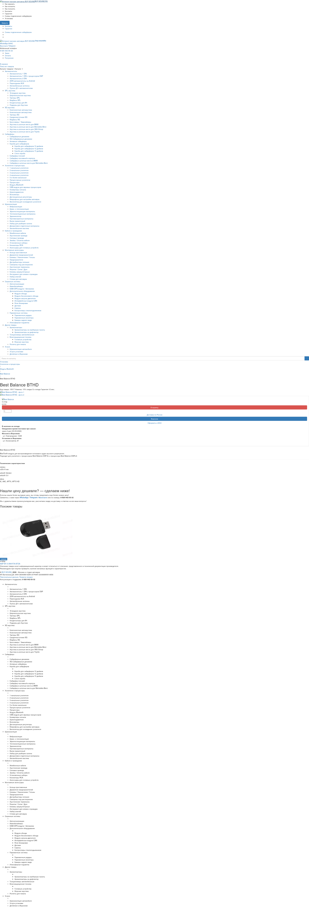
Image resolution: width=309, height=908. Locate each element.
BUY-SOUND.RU (41, 1)
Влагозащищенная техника (20, 337)
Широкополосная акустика (20, 95)
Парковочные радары (23, 315)
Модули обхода (20, 293)
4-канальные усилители (19, 175)
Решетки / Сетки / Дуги (18, 269)
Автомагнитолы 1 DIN (18, 73)
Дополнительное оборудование (22, 291)
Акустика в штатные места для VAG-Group (26, 129)
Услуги (7, 346)
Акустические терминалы (20, 267)
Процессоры (15, 182)
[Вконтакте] (5, 34)
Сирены (17, 308)
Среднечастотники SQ (18, 117)
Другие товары (10, 325)
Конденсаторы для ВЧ (18, 102)
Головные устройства (22, 339)
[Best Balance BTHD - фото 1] (12, 392)
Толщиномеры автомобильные (22, 334)
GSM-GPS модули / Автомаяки (22, 288)
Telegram (12, 46)
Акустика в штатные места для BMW (24, 124)
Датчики (17, 305)
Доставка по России (154, 414)
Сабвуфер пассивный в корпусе (22, 158)
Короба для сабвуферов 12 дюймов (28, 148)
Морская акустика (21, 342)
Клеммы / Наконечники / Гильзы (22, 257)
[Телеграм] (5, 37)
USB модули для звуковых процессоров (25, 187)
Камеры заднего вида (23, 320)
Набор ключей (15, 276)
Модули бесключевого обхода (26, 296)
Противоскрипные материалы (21, 218)
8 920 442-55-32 (6, 50)
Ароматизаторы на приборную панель (29, 330)
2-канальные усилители (19, 170)
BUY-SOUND (7, 572)
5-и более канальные (18, 177)
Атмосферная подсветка (19, 322)
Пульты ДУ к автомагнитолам (21, 88)
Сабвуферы (9, 134)
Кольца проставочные (18, 252)
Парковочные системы (19, 313)
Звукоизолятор (15, 216)
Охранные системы (12, 281)
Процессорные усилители (20, 180)
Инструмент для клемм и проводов (23, 274)
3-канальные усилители (19, 172)
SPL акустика (10, 90)
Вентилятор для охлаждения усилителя (25, 201)
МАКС (10, 43)
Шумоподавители (17, 192)
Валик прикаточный (17, 221)
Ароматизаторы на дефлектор (26, 332)
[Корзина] (48, 1)
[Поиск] (307, 358)
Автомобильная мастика (19, 228)
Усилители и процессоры (15, 165)
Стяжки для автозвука (18, 279)
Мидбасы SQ (15, 119)
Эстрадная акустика (17, 93)
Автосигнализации (17, 284)
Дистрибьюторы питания (19, 262)
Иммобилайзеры (16, 286)
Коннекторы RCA (16, 245)
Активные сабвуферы (18, 141)
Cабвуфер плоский (17, 156)
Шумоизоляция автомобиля (21, 349)
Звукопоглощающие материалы (22, 211)
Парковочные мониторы (24, 317)
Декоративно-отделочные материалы (24, 226)
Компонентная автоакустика (21, 110)
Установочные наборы (18, 243)
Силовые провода (17, 238)
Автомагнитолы (11, 71)
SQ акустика (9, 107)
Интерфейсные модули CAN (25, 301)
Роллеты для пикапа (18, 344)
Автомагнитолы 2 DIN (18, 78)
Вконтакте (4, 46)
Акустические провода (18, 235)
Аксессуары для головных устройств (24, 247)
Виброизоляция (16, 206)
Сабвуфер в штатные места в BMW (24, 160)
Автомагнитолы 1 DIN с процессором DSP (26, 76)
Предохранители (16, 259)
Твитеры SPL (15, 98)
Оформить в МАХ (155, 423)
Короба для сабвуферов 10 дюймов (28, 146)
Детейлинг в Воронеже (19, 354)
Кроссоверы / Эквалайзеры (20, 122)
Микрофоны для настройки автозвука (24, 199)
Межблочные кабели (18, 233)
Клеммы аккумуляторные (20, 272)
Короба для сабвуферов (19, 143)
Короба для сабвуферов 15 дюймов (28, 151)
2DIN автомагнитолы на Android (22, 81)
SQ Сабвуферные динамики (21, 139)
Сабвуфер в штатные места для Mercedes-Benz (29, 163)
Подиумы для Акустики (19, 105)
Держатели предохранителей (21, 255)
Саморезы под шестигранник (21, 264)
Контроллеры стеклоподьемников (27, 310)
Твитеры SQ (14, 114)
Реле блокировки (21, 303)
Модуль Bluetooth (16, 185)
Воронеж (154, 419)
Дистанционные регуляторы (21, 197)
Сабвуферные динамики (19, 136)
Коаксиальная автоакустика (21, 112)
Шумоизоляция (11, 204)
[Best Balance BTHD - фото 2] (12, 394)
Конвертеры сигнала (18, 189)
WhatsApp (4, 43)
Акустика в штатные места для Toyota (24, 131)
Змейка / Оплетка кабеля (20, 240)
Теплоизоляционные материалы (22, 214)
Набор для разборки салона (21, 223)
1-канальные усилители (19, 168)
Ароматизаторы (16, 327)
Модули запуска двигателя (25, 298)
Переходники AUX (17, 83)
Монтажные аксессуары (14, 250)
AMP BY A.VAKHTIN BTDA (10, 563)
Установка (4, 361)
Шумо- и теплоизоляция (19, 209)
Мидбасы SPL (15, 100)
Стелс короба (19, 153)
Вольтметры (14, 194)
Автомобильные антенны (20, 85)
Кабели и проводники (13, 230)
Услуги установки (16, 351)
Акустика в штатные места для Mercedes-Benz (28, 127)
